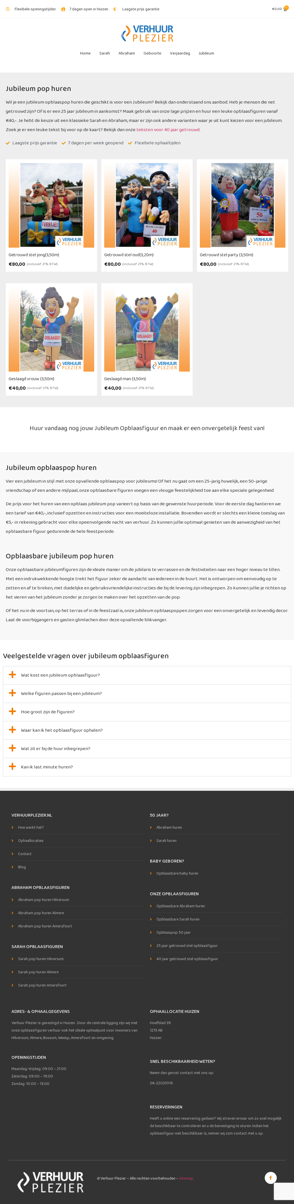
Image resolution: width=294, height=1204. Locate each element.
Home (85, 53)
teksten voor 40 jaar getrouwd (168, 130)
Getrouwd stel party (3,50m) (226, 255)
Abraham (127, 53)
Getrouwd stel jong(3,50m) (34, 255)
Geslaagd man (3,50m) (125, 378)
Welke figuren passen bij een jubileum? (61, 694)
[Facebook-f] (271, 1178)
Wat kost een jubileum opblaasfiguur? (60, 675)
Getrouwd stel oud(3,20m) (129, 255)
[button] (147, 675)
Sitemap (186, 1178)
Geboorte (152, 53)
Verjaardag (180, 53)
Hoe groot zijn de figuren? (48, 712)
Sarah (104, 53)
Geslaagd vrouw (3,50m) (31, 378)
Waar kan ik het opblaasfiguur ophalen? (62, 730)
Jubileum (206, 53)
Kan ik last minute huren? (47, 767)
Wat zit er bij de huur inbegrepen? (55, 749)
